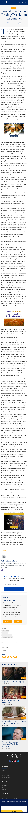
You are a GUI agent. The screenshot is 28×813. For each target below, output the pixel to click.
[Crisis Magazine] (4, 2)
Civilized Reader (5, 630)
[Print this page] (14, 657)
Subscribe (14, 589)
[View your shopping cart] (19, 2)
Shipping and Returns (7, 775)
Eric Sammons (5, 683)
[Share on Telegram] (8, 657)
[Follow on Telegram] (18, 761)
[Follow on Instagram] (15, 761)
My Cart (4, 787)
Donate (7, 621)
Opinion (14, 7)
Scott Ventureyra (7, 748)
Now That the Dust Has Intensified (10, 701)
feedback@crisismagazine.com (9, 797)
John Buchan (5, 632)
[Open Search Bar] (22, 2)
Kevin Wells (5, 725)
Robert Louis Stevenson (7, 637)
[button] (24, 809)
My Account (4, 785)
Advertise (4, 774)
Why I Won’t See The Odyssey (13, 681)
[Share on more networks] (16, 657)
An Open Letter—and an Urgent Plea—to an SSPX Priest (14, 722)
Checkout (4, 789)
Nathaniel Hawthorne (7, 635)
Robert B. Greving (7, 704)
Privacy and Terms (6, 777)
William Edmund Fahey (12, 23)
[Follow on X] (13, 761)
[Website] (2, 570)
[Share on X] (3, 657)
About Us (4, 770)
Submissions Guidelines (7, 772)
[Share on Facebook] (5, 657)
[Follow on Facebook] (10, 761)
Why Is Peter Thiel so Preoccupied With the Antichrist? (10, 744)
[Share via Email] (11, 657)
